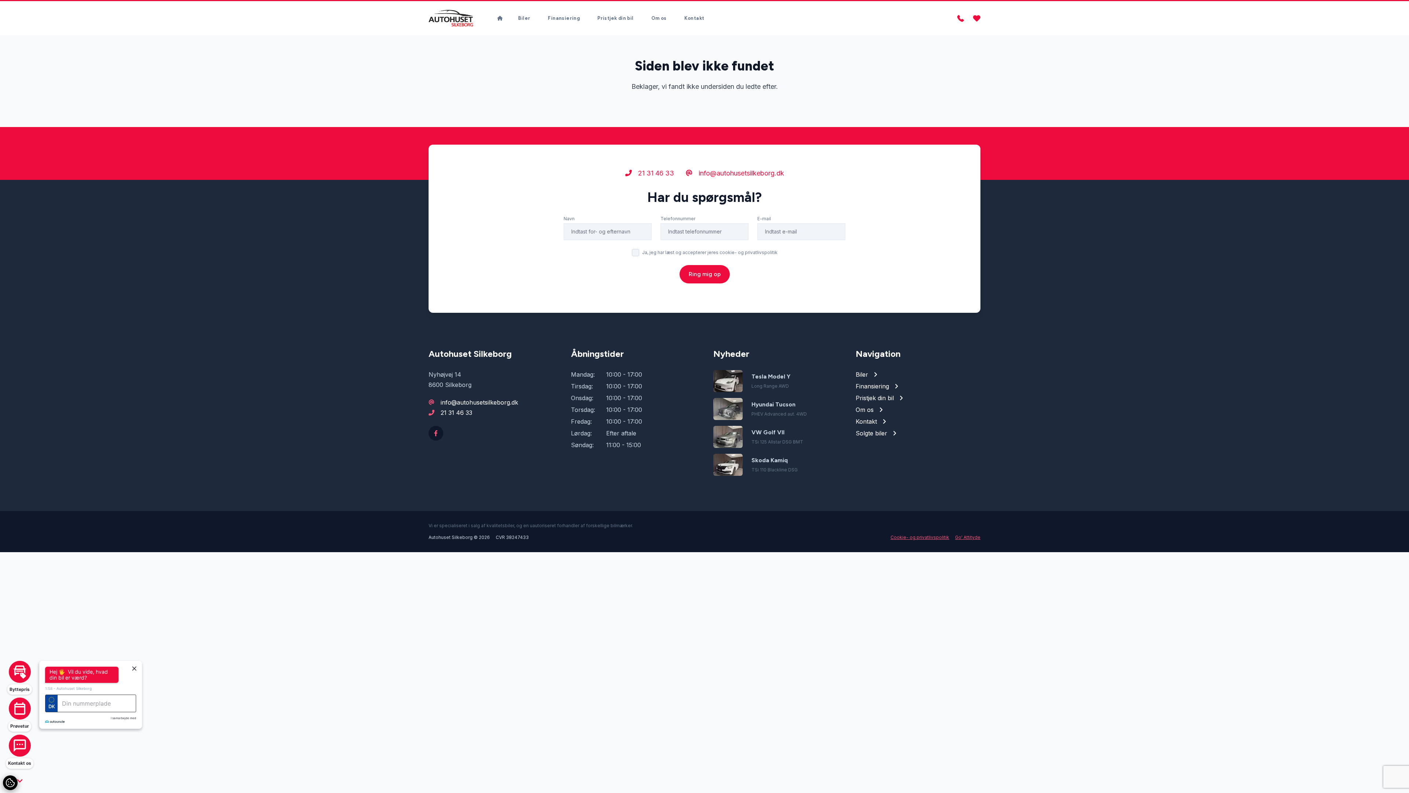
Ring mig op (705, 274)
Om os (659, 18)
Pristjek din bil (615, 18)
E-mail (764, 218)
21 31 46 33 (655, 173)
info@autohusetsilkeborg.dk (740, 173)
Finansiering (564, 18)
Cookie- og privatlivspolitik (920, 537)
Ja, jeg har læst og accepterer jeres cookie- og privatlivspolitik (710, 252)
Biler (524, 18)
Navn (569, 218)
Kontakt (694, 18)
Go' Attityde (967, 537)
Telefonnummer (677, 218)
